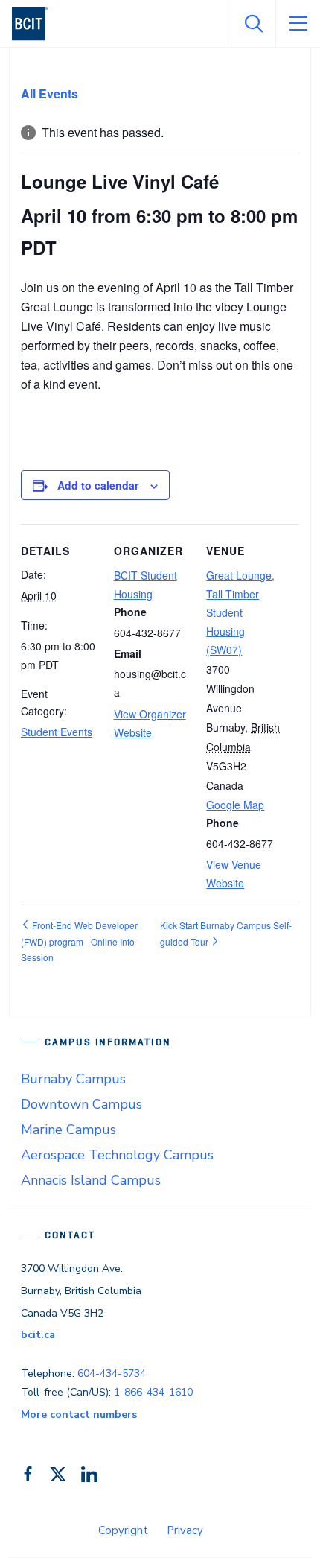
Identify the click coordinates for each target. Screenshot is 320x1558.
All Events (49, 93)
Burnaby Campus (73, 1079)
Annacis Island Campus (91, 1180)
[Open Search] (253, 24)
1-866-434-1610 (153, 1392)
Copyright (123, 1530)
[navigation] (36, 24)
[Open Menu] (297, 24)
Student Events (56, 731)
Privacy (185, 1530)
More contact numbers (79, 1414)
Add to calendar (97, 485)
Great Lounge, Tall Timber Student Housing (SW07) (240, 612)
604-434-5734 (111, 1374)
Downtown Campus (81, 1104)
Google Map (235, 804)
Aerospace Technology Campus (117, 1155)
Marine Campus (68, 1130)
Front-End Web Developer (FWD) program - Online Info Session (79, 941)
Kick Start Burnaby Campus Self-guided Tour (226, 933)
